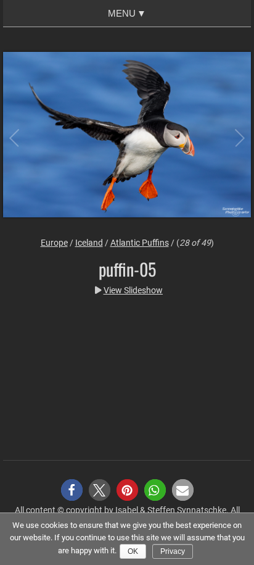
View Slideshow (133, 290)
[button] (72, 490)
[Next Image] (229, 136)
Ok (133, 551)
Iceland (89, 243)
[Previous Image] (24, 136)
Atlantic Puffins (139, 243)
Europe (54, 243)
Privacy (172, 551)
